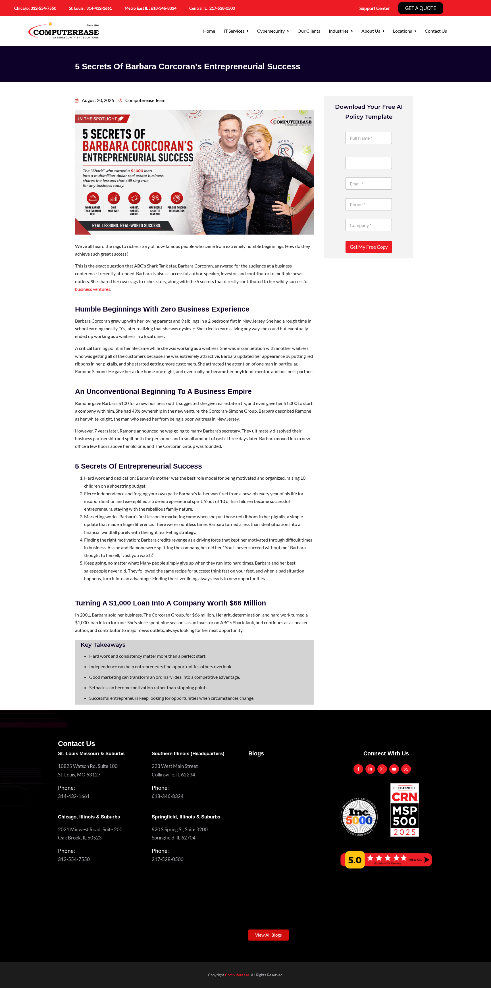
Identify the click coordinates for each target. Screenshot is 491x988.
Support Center (374, 8)
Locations (402, 31)
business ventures (92, 289)
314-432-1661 (99, 8)
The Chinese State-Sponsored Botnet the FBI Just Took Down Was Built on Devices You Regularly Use (290, 817)
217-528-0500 (222, 8)
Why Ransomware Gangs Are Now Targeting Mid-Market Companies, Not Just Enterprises (290, 897)
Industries (339, 31)
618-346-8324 (168, 796)
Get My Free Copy (369, 247)
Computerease (237, 975)
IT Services (234, 31)
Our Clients (308, 31)
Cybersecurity (271, 31)
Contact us (436, 31)
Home (209, 31)
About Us (370, 31)
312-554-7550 (43, 8)
